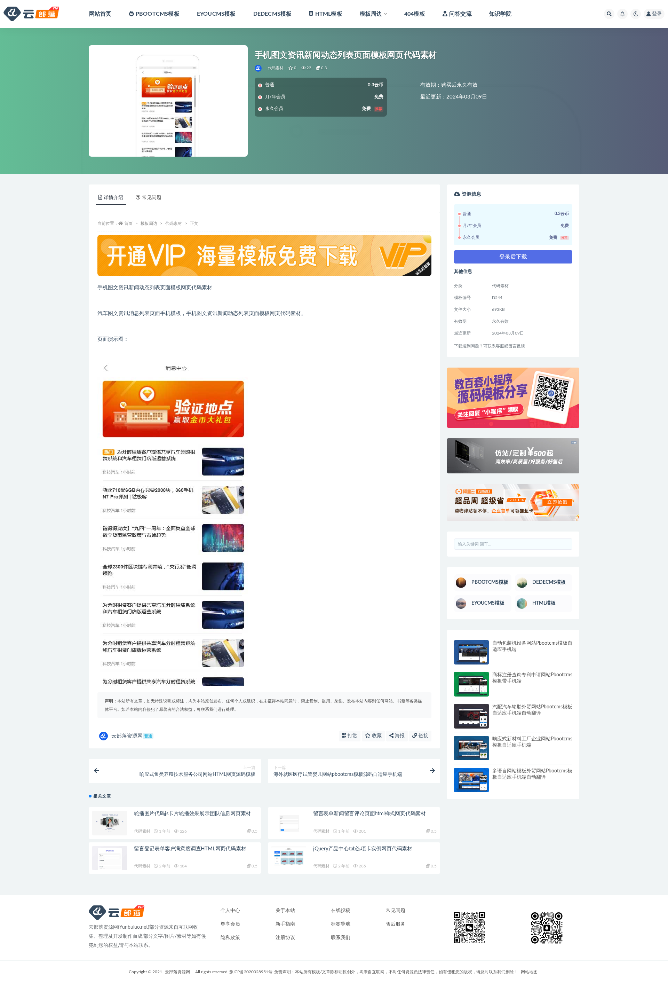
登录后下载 (513, 257)
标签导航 (340, 924)
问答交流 (460, 14)
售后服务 (395, 924)
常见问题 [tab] (151, 197)
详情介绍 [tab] (113, 197)
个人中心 (230, 910)
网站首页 (100, 14)
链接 (422, 735)
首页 (128, 223)
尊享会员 (230, 924)
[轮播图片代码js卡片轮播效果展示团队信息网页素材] (109, 823)
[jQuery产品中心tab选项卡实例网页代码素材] (288, 858)
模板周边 (371, 14)
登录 (657, 13)
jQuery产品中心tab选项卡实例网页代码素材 (362, 848)
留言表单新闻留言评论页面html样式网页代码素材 (369, 813)
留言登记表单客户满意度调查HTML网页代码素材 (190, 848)
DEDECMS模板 (272, 14)
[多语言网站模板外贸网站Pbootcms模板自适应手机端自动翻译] (471, 780)
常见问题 (395, 910)
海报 (399, 735)
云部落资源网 (131, 736)
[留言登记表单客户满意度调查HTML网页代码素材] (109, 858)
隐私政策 (230, 937)
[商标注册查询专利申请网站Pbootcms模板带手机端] (471, 684)
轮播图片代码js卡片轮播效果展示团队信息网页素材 (192, 813)
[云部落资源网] (259, 68)
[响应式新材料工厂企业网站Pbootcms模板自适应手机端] (471, 748)
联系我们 (340, 937)
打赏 (351, 735)
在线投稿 (340, 910)
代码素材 (276, 68)
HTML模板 (328, 14)
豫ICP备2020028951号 (250, 972)
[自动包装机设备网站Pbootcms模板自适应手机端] (471, 652)
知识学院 (500, 14)
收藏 (376, 735)
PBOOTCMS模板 (158, 14)
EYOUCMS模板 (216, 14)
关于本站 (285, 910)
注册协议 (285, 937)
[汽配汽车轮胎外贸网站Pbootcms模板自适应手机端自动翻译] (471, 716)
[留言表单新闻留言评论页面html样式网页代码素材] (288, 823)
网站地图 (529, 972)
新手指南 (285, 924)
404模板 (414, 14)
